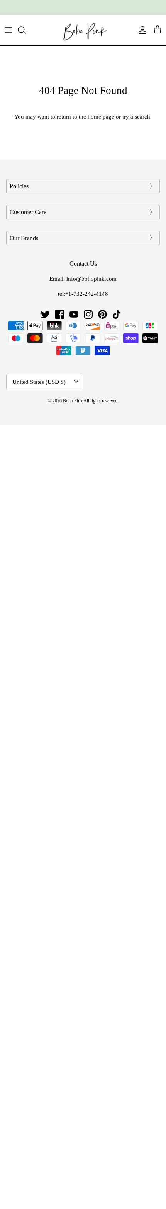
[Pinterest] (102, 314)
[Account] (140, 30)
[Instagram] (88, 314)
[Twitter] (45, 314)
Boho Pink (73, 401)
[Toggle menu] (8, 30)
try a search (136, 117)
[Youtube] (73, 314)
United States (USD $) (39, 382)
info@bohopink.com (91, 279)
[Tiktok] (116, 314)
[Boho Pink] (83, 30)
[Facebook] (59, 314)
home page (101, 117)
